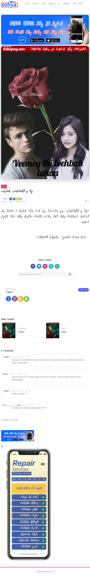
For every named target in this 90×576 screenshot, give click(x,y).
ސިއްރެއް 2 (21, 332)
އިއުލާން (4, 186)
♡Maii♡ (5, 199)
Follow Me (83, 290)
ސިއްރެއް (63, 332)
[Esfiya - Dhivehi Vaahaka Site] (9, 4)
